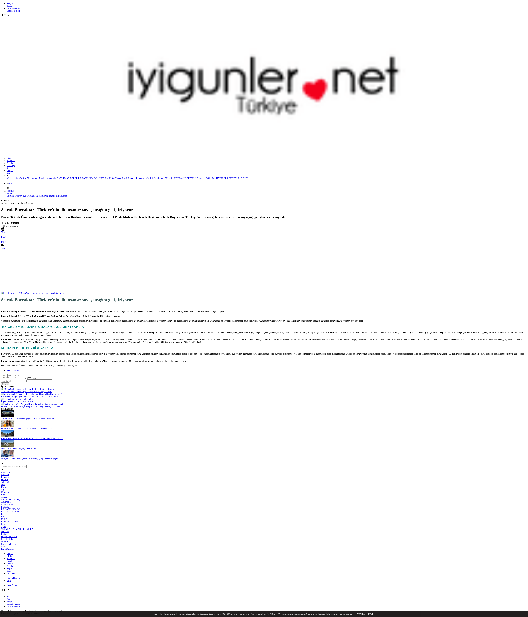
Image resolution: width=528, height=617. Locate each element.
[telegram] (11, 223)
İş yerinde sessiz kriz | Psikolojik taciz (17, 401)
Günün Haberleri (8, 544)
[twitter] (5, 223)
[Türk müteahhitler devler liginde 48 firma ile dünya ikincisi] (27, 389)
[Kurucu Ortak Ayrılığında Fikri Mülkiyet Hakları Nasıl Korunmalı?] (31, 394)
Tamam (371, 614)
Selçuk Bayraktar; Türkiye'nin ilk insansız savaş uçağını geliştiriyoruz (37, 196)
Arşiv (3, 546)
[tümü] (8, 176)
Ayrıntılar (361, 614)
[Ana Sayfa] (8, 188)
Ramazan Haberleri (144, 178)
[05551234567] (5, 16)
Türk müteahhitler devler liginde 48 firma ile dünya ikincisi (26, 391)
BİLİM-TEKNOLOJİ (87, 178)
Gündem (10, 158)
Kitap (17, 178)
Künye (10, 3)
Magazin (10, 178)
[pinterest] (17, 223)
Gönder (5, 384)
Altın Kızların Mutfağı (36, 178)
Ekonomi (11, 160)
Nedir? (133, 178)
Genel (156, 178)
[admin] (8, 16)
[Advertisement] (264, 271)
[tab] (267, 370)
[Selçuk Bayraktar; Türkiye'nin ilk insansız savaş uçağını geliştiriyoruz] (32, 293)
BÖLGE (74, 178)
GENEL (244, 178)
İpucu (118, 178)
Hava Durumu (7, 549)
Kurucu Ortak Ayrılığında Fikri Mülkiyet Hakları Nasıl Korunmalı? (30, 396)
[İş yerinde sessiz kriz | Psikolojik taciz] (18, 399)
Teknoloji (11, 165)
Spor (9, 168)
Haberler (10, 191)
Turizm (23, 178)
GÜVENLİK (234, 178)
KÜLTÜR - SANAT (107, 178)
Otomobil (201, 178)
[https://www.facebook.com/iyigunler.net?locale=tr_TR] (2, 16)
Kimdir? (125, 178)
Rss (8, 596)
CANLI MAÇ (63, 178)
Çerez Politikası (13, 8)
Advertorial (51, 178)
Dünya (10, 170)
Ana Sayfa (5, 472)
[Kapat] (2, 464)
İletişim (10, 6)
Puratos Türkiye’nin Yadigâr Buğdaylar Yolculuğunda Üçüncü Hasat (31, 406)
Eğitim (208, 178)
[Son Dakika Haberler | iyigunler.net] (264, 153)
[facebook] (2, 223)
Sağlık (9, 173)
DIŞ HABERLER (220, 178)
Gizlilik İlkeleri (13, 11)
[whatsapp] (8, 223)
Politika (10, 163)
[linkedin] (14, 223)
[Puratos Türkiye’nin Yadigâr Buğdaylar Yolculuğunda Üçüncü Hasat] (32, 404)
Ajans (161, 178)
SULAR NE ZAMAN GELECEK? (180, 178)
